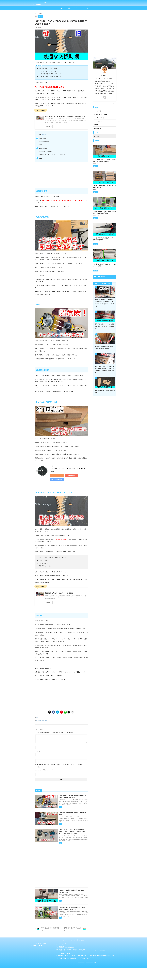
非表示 (44, 134)
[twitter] (49, 712)
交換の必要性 (42, 138)
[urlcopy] (72, 712)
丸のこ (39, 720)
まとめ (40, 158)
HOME (49, 8)
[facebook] (53, 712)
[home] (104, 97)
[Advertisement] (61, 174)
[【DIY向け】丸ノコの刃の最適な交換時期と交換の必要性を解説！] (57, 712)
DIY (37, 720)
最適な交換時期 (43, 148)
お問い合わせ (81, 940)
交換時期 (45, 720)
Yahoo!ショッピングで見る (57, 479)
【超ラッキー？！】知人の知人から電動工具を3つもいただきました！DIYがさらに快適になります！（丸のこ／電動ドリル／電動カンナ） (72, 832)
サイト (37, 758)
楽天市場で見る (71, 475)
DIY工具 (98, 8)
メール (37, 751)
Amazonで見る (57, 475)
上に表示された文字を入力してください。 (45, 770)
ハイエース (85, 8)
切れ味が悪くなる (44, 142)
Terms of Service (89, 962)
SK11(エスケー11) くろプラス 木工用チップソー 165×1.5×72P (67, 469)
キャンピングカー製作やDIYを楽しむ (38, 943)
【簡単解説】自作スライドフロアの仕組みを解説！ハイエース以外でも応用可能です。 (104, 326)
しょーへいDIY (37, 4)
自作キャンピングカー (73, 8)
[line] (65, 712)
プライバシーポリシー (72, 940)
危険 (41, 144)
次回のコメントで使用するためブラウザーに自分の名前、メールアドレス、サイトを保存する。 (60, 764)
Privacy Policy (81, 962)
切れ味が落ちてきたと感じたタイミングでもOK (52, 154)
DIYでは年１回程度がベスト (47, 151)
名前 (37, 745)
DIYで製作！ (61, 8)
